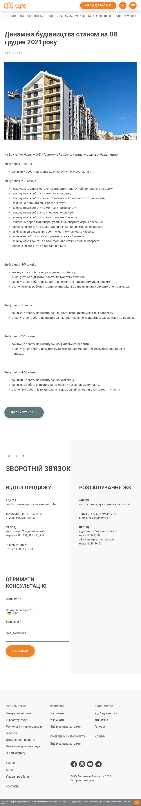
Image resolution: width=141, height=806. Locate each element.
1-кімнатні (57, 713)
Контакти (12, 786)
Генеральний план (18, 713)
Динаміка (101, 720)
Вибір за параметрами (65, 726)
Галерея (11, 733)
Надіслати (20, 650)
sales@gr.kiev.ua (25, 517)
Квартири (57, 706)
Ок (136, 803)
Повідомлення (16, 633)
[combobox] (13, 614)
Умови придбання (18, 776)
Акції (9, 770)
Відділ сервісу (16, 753)
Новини (51, 16)
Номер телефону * (18, 610)
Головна (10, 16)
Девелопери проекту (20, 739)
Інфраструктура (16, 720)
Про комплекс (16, 706)
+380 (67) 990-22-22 (98, 5)
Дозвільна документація (23, 746)
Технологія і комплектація (24, 726)
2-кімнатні (57, 720)
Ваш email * (13, 621)
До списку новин (24, 412)
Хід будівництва (31, 16)
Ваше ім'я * (13, 598)
